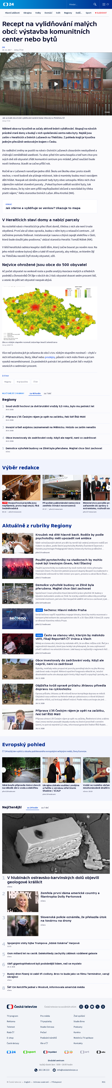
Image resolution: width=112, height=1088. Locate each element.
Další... (79, 12)
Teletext (11, 1026)
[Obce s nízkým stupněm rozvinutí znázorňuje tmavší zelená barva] (49, 313)
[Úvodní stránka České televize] (22, 1007)
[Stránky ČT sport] (29, 1051)
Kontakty (78, 1043)
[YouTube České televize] (92, 1007)
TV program (12, 1016)
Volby (38, 12)
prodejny (50, 357)
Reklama (11, 1021)
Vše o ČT (44, 1043)
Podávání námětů (48, 1037)
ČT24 (35, 381)
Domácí (48, 12)
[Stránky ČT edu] (101, 1051)
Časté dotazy (13, 1043)
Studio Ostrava (47, 1026)
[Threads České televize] (103, 1007)
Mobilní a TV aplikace (83, 1037)
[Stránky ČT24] (11, 1051)
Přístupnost (56, 1082)
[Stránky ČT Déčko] (68, 1051)
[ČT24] (8, 4)
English (27, 1082)
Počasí (43, 1032)
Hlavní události (12, 12)
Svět (58, 12)
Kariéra (77, 1032)
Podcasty (78, 1026)
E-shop (10, 1037)
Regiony (68, 12)
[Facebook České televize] (86, 1007)
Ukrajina (27, 12)
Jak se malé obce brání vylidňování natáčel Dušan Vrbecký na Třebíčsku (32, 118)
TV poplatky (46, 1021)
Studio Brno (79, 1021)
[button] (56, 83)
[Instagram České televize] (81, 1007)
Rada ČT (10, 1032)
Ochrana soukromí (41, 1082)
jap (3, 47)
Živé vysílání (79, 1016)
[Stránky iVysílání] (50, 1051)
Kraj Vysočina (22, 381)
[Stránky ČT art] (84, 1051)
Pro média (45, 1016)
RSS (103, 1082)
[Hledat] (95, 4)
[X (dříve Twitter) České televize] (97, 1007)
